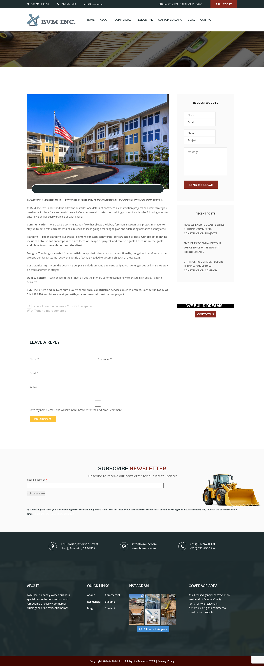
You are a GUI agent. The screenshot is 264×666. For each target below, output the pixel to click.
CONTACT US (205, 314)
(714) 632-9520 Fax (202, 548)
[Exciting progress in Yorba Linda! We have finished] (168, 601)
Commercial (122, 19)
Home (90, 19)
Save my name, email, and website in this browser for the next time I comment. (76, 410)
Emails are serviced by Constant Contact (54, 513)
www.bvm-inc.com (144, 548)
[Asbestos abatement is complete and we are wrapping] (168, 617)
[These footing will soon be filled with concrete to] (136, 617)
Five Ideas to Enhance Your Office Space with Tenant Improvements (202, 247)
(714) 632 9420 (68, 4)
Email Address (37, 480)
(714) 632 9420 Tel (202, 544)
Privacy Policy (166, 661)
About (104, 19)
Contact (206, 19)
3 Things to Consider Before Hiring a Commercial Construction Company (203, 266)
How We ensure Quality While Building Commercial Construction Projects (204, 229)
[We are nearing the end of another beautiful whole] (152, 601)
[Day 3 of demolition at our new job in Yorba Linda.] (136, 601)
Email (34, 373)
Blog (191, 19)
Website (34, 387)
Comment (105, 359)
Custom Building (170, 19)
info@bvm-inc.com (93, 4)
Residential (144, 19)
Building (110, 601)
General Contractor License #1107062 (180, 4)
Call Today (224, 4)
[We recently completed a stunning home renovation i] (152, 617)
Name (34, 359)
